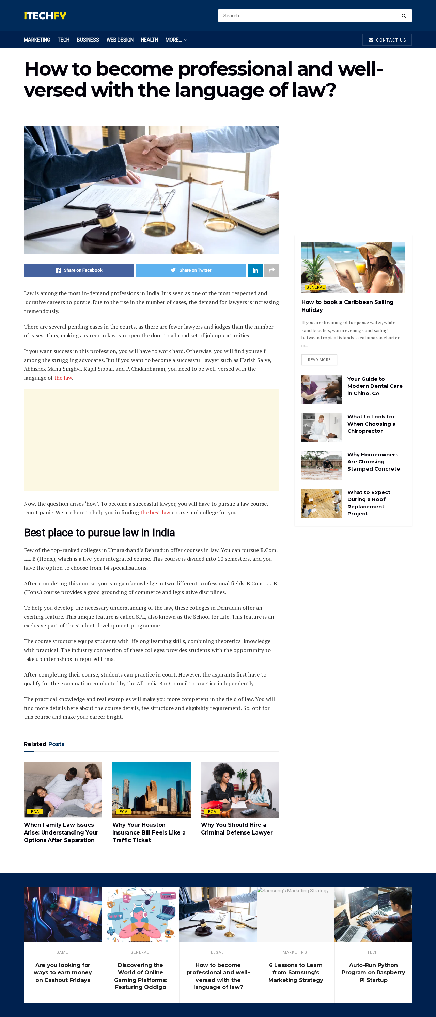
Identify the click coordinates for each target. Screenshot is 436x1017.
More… (174, 40)
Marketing (37, 40)
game (62, 952)
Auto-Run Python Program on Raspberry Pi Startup (373, 972)
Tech (63, 40)
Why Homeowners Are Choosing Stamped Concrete (373, 461)
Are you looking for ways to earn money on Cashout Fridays (63, 972)
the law (63, 377)
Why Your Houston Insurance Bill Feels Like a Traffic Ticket (148, 832)
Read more (319, 359)
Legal (35, 812)
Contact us (390, 40)
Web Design (120, 40)
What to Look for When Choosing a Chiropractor (371, 423)
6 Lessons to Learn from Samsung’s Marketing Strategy (295, 972)
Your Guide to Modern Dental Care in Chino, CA (375, 386)
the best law (155, 512)
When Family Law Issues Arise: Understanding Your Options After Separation (61, 832)
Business (88, 40)
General (315, 287)
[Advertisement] (151, 440)
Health (149, 40)
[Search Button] (405, 15)
